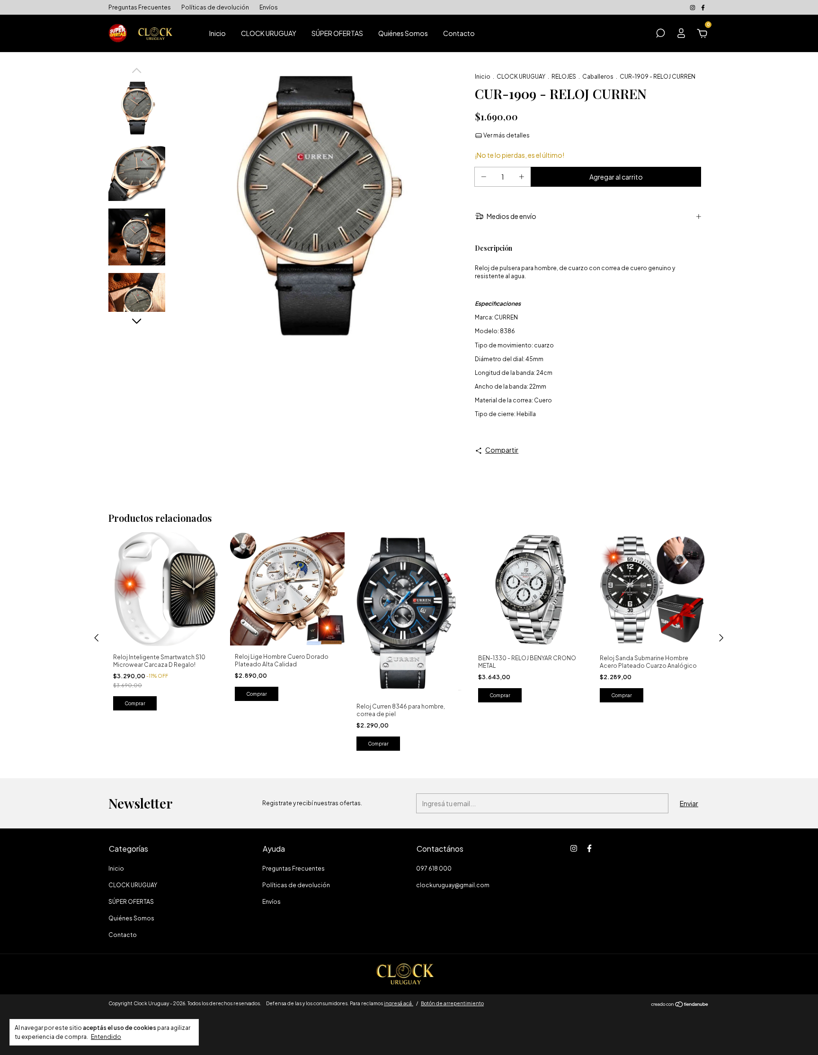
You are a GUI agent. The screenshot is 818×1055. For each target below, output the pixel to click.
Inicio (217, 33)
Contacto (459, 33)
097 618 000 (434, 868)
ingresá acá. (398, 1003)
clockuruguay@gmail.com (452, 885)
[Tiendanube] (680, 1004)
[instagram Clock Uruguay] (693, 7)
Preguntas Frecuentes (139, 7)
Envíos (268, 7)
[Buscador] (660, 35)
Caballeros (598, 76)
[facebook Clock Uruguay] (703, 7)
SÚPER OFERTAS (337, 33)
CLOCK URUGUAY (268, 33)
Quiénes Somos (403, 33)
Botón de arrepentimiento (452, 1003)
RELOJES (563, 76)
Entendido (106, 1036)
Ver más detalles (506, 135)
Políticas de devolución (215, 7)
